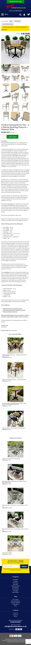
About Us (15, 613)
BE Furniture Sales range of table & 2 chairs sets (14, 310)
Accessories (15, 590)
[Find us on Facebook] (19, 629)
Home (11, 21)
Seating (15, 581)
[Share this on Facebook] (23, 34)
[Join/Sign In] (24, 14)
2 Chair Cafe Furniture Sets (7, 24)
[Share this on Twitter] (21, 34)
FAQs (15, 606)
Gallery (15, 616)
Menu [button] (6, 14)
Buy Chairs (15, 583)
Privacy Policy (17, 570)
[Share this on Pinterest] (29, 34)
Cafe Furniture (17, 21)
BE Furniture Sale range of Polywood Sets (12, 308)
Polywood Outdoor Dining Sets (10, 311)
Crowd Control (15, 589)
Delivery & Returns (15, 601)
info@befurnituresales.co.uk (15, 626)
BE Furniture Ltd (9, 639)
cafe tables (6, 272)
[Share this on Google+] (25, 34)
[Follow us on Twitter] (16, 629)
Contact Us (15, 614)
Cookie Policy (15, 604)
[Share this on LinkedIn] (27, 34)
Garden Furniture (16, 586)
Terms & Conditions (15, 602)
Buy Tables (15, 579)
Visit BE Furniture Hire (15, 1)
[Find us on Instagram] (21, 629)
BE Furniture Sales (15, 6)
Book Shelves (15, 587)
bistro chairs (10, 204)
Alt (25, 639)
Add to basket (12, 137)
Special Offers (15, 592)
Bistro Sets (15, 584)
